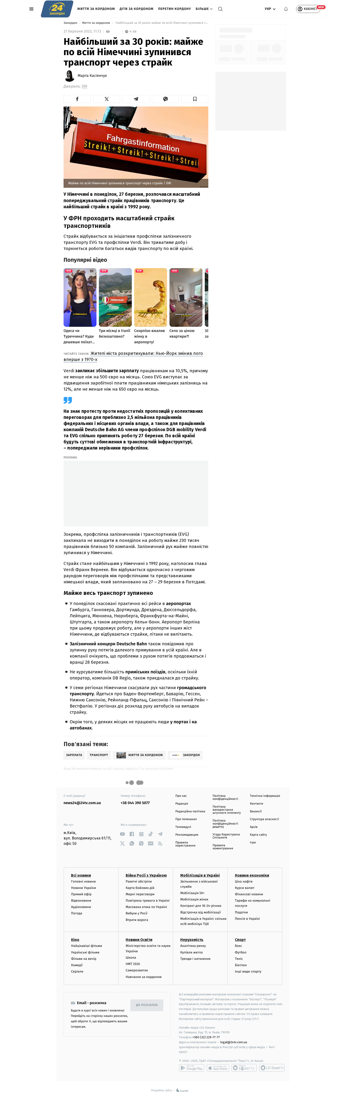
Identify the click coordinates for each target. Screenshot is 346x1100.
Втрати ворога (137, 920)
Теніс (239, 959)
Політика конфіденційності (225, 797)
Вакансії (256, 811)
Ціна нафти (244, 881)
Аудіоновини (81, 907)
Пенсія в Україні (247, 919)
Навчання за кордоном (143, 977)
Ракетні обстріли (139, 881)
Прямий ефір (81, 894)
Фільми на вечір (83, 959)
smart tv (244, 1068)
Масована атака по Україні (146, 907)
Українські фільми (85, 952)
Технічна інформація (265, 795)
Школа (131, 958)
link (122, 834)
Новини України (83, 888)
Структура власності (264, 819)
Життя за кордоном (96, 9)
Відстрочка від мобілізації (200, 912)
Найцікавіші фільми (86, 946)
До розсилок (147, 1005)
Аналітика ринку (193, 946)
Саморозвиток (137, 970)
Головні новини (83, 881)
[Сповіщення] (286, 9)
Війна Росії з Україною (146, 875)
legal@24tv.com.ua (233, 1042)
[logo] (57, 9)
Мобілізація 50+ (192, 893)
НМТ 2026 (133, 964)
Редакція (181, 803)
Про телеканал (186, 819)
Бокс (238, 946)
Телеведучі (183, 827)
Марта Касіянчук (92, 76)
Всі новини (81, 875)
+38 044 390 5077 (135, 803)
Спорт (240, 939)
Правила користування (185, 844)
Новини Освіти (139, 939)
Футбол (240, 952)
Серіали (77, 971)
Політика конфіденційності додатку (225, 823)
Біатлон (241, 965)
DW (84, 86)
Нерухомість (191, 939)
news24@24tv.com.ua (82, 803)
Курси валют (244, 888)
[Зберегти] (194, 99)
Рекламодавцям (186, 834)
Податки (241, 912)
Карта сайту (258, 834)
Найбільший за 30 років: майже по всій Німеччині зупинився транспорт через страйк (161, 23)
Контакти (256, 803)
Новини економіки (252, 875)
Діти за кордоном (136, 9)
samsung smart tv (272, 1068)
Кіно (75, 939)
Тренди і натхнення (195, 959)
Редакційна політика (190, 811)
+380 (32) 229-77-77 (206, 1037)
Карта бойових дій (140, 888)
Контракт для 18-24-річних (200, 906)
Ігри (253, 842)
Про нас (181, 795)
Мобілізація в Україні (200, 875)
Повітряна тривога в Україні (147, 901)
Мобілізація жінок (194, 899)
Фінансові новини (249, 894)
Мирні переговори (140, 894)
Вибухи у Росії (136, 913)
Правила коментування (223, 847)
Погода (76, 913)
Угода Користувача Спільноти (226, 836)
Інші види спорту (248, 971)
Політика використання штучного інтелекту (227, 809)
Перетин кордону (174, 9)
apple (218, 1068)
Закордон (71, 23)
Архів (253, 827)
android (191, 1068)
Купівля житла (191, 952)
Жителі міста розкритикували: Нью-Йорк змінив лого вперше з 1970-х (133, 356)
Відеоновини (81, 901)
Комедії (77, 965)
